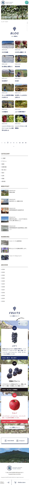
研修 (3, 178)
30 (25, 142)
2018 (3, 286)
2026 (3, 269)
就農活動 (4, 167)
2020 (3, 281)
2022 (3, 275)
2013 (3, 298)
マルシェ (4, 161)
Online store (21, 482)
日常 (3, 175)
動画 (3, 164)
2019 (3, 283)
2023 (3, 272)
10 (19, 142)
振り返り (4, 169)
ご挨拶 (3, 158)
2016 (3, 292)
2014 (3, 295)
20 (22, 142)
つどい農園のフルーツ (14, 427)
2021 (3, 278)
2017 (3, 289)
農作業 (3, 181)
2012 (3, 301)
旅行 (3, 172)
